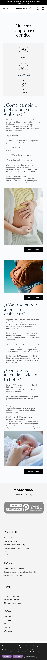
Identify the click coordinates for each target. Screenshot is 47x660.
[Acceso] (38, 8)
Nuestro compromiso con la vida (16, 548)
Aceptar (6, 656)
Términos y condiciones (13, 603)
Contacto (7, 555)
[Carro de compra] (43, 8)
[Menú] (4, 9)
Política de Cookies (11, 600)
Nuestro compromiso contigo (15, 545)
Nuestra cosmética (11, 541)
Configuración (35, 652)
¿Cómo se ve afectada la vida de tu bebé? (22, 375)
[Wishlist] (8, 8)
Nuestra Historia (10, 538)
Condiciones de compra (13, 593)
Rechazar (18, 656)
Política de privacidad (12, 596)
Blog (6, 551)
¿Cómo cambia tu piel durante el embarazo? (21, 109)
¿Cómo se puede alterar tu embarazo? (20, 309)
